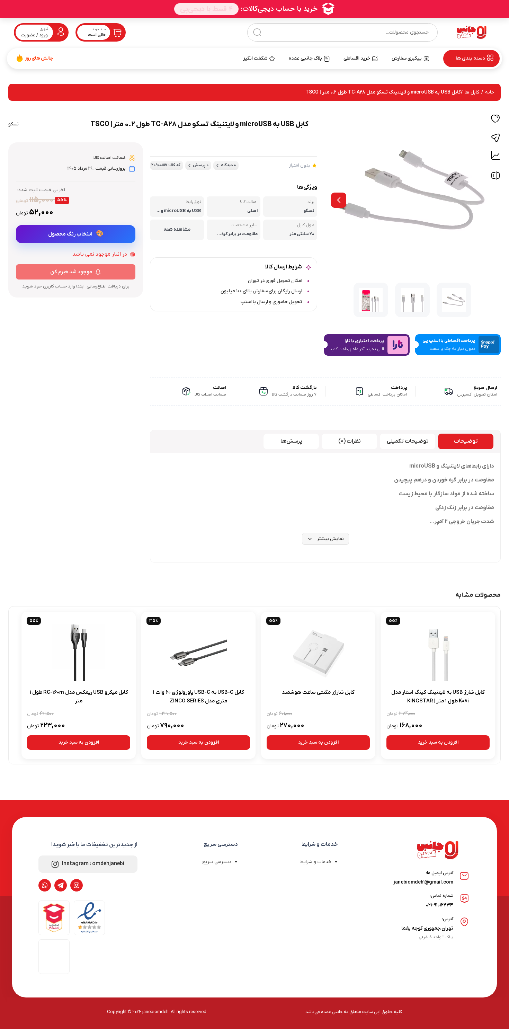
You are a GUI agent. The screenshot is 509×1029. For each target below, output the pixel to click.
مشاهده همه (176, 229)
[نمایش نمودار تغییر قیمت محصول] (495, 155)
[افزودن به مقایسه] (495, 177)
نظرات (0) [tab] (349, 441)
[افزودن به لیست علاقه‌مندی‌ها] (495, 120)
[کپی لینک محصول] (495, 138)
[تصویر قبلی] (338, 200)
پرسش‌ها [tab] (291, 441)
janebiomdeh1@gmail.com (423, 882)
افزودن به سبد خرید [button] (438, 742)
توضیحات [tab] (466, 441)
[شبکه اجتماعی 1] (76, 885)
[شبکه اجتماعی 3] (44, 885)
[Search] (257, 32)
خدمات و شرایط (315, 862)
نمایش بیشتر (330, 539)
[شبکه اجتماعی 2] (60, 885)
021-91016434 (439, 905)
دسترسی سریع (216, 862)
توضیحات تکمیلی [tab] (408, 441)
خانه (489, 92)
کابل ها (472, 92)
